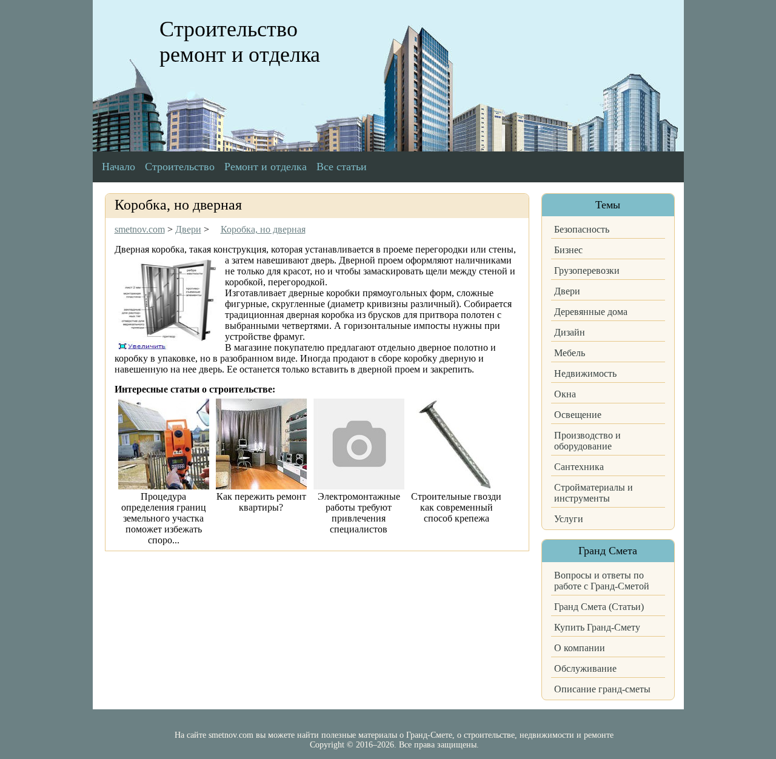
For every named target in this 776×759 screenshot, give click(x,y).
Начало (118, 167)
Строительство (180, 167)
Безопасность (581, 229)
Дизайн (569, 332)
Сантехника (579, 467)
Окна (565, 394)
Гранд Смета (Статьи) (599, 607)
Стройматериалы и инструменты (593, 492)
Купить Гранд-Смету (597, 627)
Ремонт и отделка (265, 167)
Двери (567, 291)
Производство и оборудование (587, 440)
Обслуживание (585, 668)
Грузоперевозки (587, 270)
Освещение (577, 414)
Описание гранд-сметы (602, 689)
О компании (579, 648)
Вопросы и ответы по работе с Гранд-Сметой (601, 580)
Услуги (568, 519)
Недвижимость (585, 373)
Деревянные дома (590, 312)
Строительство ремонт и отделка (239, 42)
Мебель (569, 353)
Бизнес (568, 250)
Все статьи (341, 167)
